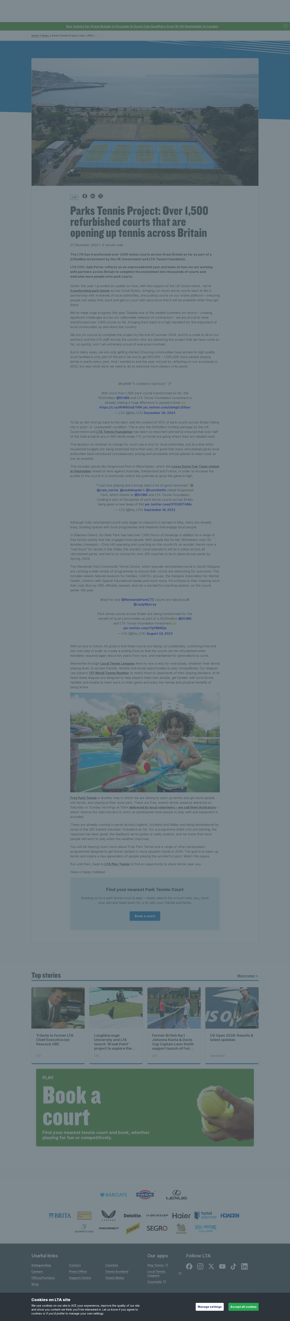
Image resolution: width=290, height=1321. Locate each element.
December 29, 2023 (159, 413)
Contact (75, 1265)
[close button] (285, 26)
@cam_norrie (107, 490)
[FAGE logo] (145, 1194)
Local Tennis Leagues (117, 663)
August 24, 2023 (159, 633)
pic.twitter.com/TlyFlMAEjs (145, 628)
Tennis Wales (114, 1277)
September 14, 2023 (159, 510)
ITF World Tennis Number (109, 673)
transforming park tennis (89, 291)
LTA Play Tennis (117, 864)
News (45, 35)
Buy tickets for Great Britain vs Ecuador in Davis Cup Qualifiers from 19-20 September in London (142, 26)
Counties (111, 1265)
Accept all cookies (243, 1306)
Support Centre (80, 1277)
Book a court (145, 916)
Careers (37, 1271)
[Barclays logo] (113, 1194)
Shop (35, 1284)
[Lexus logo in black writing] (176, 1194)
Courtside (154, 1281)
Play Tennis (155, 1265)
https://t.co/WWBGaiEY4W (120, 407)
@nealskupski (131, 490)
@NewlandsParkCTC (137, 600)
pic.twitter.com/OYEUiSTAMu (168, 504)
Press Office (78, 1271)
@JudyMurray (145, 604)
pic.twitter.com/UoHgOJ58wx (167, 407)
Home (35, 35)
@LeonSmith (156, 490)
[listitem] (60, 1215)
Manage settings (210, 1306)
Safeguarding (41, 1265)
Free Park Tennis (83, 798)
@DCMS (123, 398)
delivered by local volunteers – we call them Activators (172, 807)
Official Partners (43, 1277)
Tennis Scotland (116, 1271)
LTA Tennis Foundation (114, 432)
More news (246, 976)
